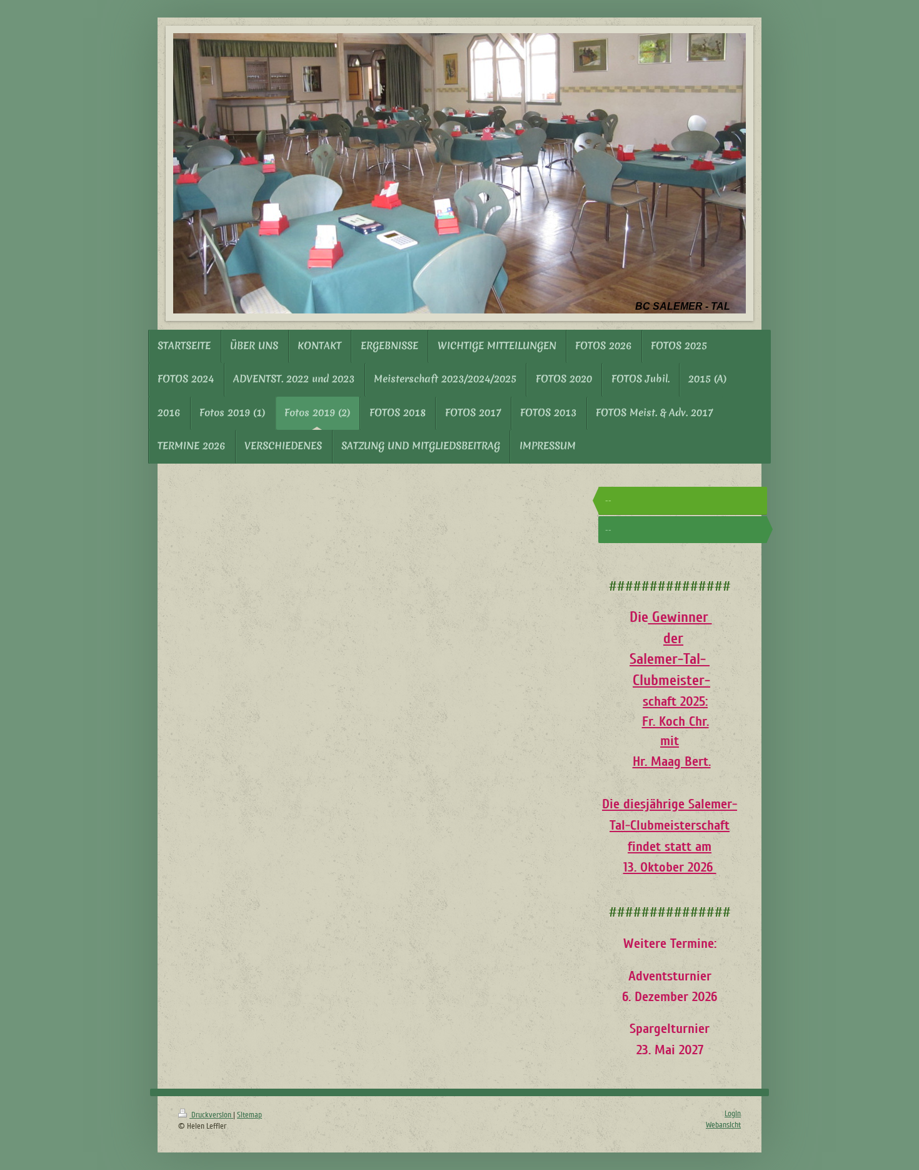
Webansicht (723, 1125)
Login (733, 1114)
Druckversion (211, 1115)
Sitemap (249, 1115)
